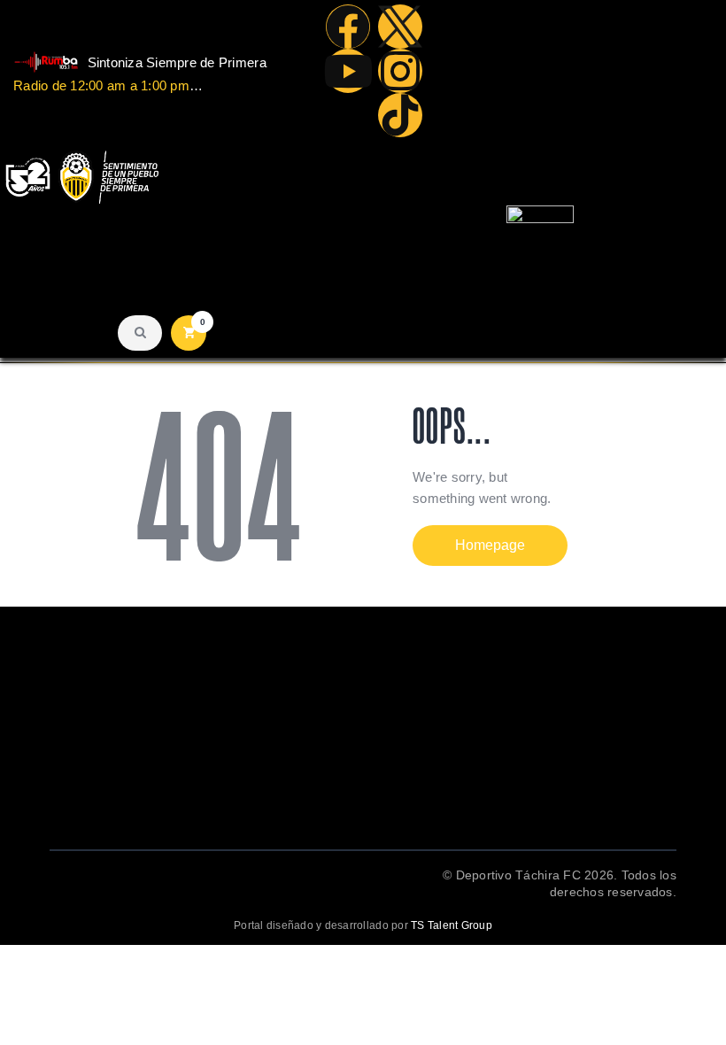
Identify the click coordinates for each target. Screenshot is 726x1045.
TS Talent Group (451, 925)
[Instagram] (400, 71)
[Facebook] (348, 26)
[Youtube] (348, 71)
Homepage (490, 545)
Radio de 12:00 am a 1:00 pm (101, 85)
